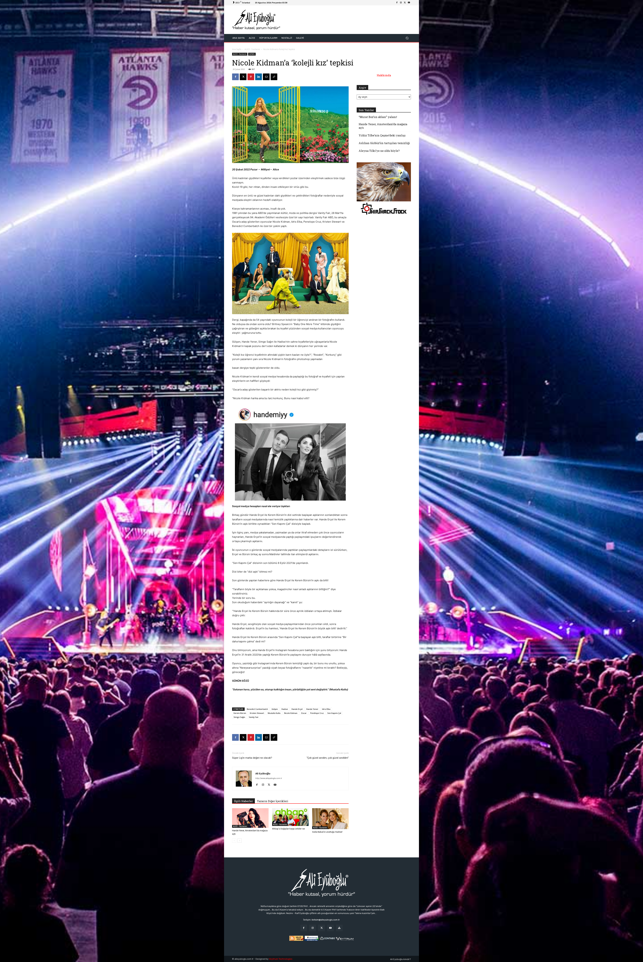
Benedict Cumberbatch (257, 709)
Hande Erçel (297, 709)
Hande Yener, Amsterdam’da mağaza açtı (383, 125)
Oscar (304, 713)
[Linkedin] (258, 76)
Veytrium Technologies (280, 959)
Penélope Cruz (317, 713)
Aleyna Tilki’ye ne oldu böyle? (379, 150)
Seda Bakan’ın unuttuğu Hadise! (327, 832)
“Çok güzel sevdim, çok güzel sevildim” (328, 757)
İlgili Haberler (243, 801)
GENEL (252, 54)
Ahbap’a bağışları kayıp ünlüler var (288, 828)
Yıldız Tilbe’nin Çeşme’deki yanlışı (382, 135)
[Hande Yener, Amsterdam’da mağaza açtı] (250, 818)
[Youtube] (409, 3)
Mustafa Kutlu (274, 713)
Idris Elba (326, 709)
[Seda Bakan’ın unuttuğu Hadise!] (330, 818)
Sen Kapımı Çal (334, 713)
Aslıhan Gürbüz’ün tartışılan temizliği (384, 143)
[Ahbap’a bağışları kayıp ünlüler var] (290, 817)
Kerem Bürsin (240, 713)
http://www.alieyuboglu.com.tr (268, 778)
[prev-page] (234, 840)
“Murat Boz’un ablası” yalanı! (378, 117)
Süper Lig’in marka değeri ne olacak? (252, 757)
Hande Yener (312, 709)
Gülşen (275, 709)
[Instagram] (401, 3)
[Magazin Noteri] (339, 928)
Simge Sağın (239, 717)
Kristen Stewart (257, 713)
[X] (405, 3)
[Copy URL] (274, 76)
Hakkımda (384, 75)
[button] (407, 38)
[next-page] (239, 840)
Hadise (284, 709)
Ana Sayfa (236, 49)
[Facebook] (397, 3)
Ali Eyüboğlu (262, 773)
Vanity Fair (254, 717)
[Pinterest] (250, 76)
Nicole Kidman (290, 713)
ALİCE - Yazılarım (252, 49)
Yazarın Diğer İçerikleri (272, 801)
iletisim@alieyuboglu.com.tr (326, 919)
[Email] (266, 76)
